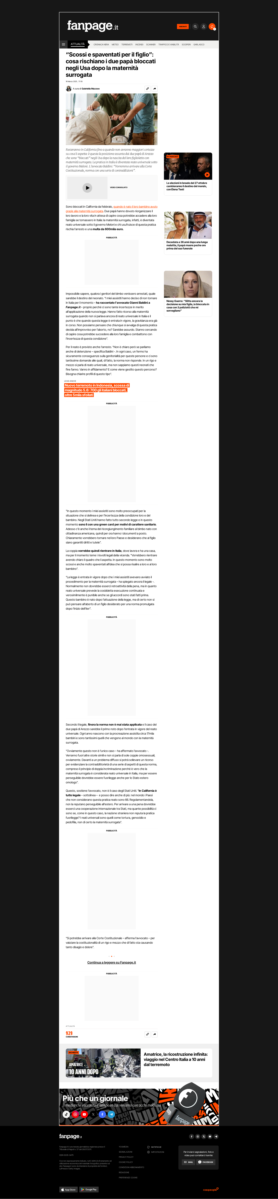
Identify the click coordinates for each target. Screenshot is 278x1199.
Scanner (151, 44)
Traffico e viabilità (168, 44)
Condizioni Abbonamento (131, 1167)
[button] (155, 89)
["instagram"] (75, 1114)
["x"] (93, 1114)
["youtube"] (84, 1114)
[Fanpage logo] (88, 26)
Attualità (78, 44)
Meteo (115, 44)
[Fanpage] (70, 1136)
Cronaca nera (101, 44)
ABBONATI (183, 26)
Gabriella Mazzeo (91, 88)
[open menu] (63, 44)
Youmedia (124, 1147)
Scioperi (186, 44)
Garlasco (199, 44)
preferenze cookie (128, 1177)
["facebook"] (102, 1114)
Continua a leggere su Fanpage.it (111, 962)
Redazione (124, 1172)
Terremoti (127, 44)
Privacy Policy (126, 1157)
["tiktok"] (66, 1114)
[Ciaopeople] (211, 1190)
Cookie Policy (126, 1162)
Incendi (139, 44)
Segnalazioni (125, 1152)
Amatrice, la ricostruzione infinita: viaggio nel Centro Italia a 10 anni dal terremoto (176, 1059)
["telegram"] (111, 1114)
